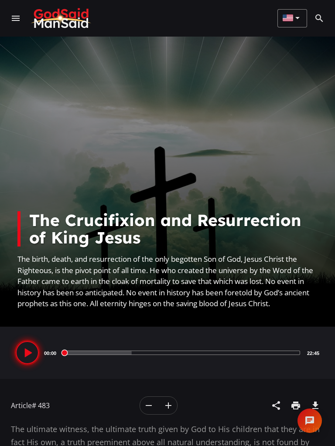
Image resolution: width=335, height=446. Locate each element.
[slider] (181, 353)
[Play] (27, 352)
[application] (167, 353)
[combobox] (291, 18)
